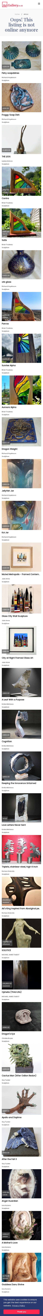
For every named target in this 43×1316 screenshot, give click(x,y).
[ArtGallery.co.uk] (17, 4)
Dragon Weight (9, 449)
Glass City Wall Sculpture (15, 616)
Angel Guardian (10, 1201)
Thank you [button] (21, 1312)
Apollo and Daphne (12, 1117)
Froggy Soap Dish (11, 114)
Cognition (7, 741)
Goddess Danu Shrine (13, 1284)
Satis (4, 240)
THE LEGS (6, 156)
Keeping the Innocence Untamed (19, 783)
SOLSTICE (6, 950)
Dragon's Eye (8, 1033)
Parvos (5, 323)
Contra (5, 198)
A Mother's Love (10, 1242)
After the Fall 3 (9, 1159)
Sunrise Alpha (9, 365)
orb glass (6, 281)
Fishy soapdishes (10, 73)
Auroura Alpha (9, 407)
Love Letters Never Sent (14, 825)
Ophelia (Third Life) (12, 992)
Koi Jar (5, 532)
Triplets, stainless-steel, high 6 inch (20, 866)
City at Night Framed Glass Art (17, 657)
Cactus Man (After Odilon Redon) (19, 1075)
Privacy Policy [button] (18, 1305)
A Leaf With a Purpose (13, 699)
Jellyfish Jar (8, 490)
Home (17, 14)
